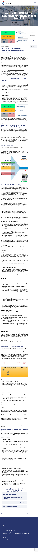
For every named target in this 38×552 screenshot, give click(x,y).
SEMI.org (20, 73)
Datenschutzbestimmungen (30, 548)
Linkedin (31, 42)
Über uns (4, 525)
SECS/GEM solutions (5, 140)
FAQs (4, 526)
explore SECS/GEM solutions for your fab (16, 70)
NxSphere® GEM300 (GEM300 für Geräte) (10, 530)
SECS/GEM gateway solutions (15, 141)
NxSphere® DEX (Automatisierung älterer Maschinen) (12, 534)
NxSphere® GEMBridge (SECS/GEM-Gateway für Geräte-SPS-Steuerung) (16, 532)
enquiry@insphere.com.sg (7, 541)
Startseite (4, 523)
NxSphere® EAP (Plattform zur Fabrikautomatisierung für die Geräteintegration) (17, 533)
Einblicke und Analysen (5, 46)
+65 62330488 (5, 543)
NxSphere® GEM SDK (21, 75)
